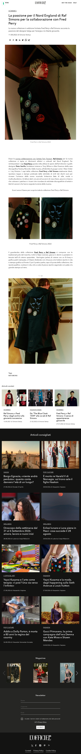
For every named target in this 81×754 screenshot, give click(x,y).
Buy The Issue (67, 3)
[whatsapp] (25, 40)
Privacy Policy (42, 722)
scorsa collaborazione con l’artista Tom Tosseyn (33, 159)
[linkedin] (19, 40)
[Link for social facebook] (36, 746)
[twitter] (22, 40)
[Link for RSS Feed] (49, 746)
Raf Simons (57, 159)
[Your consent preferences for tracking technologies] (3, 3)
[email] (10, 40)
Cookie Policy (51, 751)
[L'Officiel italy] (40, 2)
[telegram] (29, 40)
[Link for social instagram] (40, 746)
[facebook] (13, 40)
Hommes (12, 11)
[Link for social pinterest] (45, 746)
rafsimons (12, 376)
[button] (70, 321)
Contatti (28, 751)
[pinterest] (16, 40)
